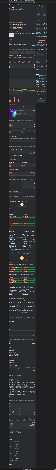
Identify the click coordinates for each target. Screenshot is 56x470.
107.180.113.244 (38, 62)
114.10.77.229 (37, 65)
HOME (14, 0)
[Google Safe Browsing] (9, 329)
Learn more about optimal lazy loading (30, 300)
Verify (13, 365)
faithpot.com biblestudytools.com (40, 44)
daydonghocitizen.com (39, 33)
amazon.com (44, 14)
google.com (38, 12)
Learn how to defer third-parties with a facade (27, 233)
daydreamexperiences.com (39, 28)
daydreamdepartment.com (39, 29)
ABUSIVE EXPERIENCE (28, 0)
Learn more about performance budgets (14, 233)
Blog (27, 469)
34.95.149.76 (37, 61)
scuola (13, 39)
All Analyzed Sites (25, 469)
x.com (38, 14)
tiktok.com (38, 15)
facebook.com (39, 13)
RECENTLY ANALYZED (19, 0)
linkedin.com (44, 16)
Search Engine (13, 136)
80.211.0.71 (22, 27)
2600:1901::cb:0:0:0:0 (39, 64)
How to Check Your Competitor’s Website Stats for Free (43, 81)
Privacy (29, 469)
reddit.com (44, 15)
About (30, 469)
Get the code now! (41, 95)
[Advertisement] (22, 16)
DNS (11, 399)
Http (11, 372)
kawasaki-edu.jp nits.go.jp (39, 45)
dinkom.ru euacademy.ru (39, 46)
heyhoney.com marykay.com (40, 54)
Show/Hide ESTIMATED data (41, 85)
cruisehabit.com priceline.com (40, 43)
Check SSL (33, 343)
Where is (15, 178)
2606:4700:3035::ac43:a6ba (39, 66)
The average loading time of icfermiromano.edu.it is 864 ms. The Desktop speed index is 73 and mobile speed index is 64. (22, 197)
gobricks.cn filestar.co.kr (39, 48)
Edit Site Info (33, 45)
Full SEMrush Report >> (32, 116)
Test (34, 370)
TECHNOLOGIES (31, 0)
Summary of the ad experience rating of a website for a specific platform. (17, 160)
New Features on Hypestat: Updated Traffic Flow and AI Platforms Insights (42, 79)
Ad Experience (12, 159)
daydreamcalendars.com (39, 25)
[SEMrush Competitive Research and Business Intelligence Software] (12, 104)
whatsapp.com (44, 18)
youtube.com (44, 12)
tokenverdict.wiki (38, 31)
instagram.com (44, 13)
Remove (38, 89)
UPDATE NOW (41, 6)
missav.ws (37, 27)
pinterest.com (39, 18)
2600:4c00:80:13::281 (39, 69)
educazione (10, 39)
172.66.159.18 (37, 58)
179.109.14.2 (37, 67)
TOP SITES (16, 0)
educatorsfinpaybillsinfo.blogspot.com (40, 24)
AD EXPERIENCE (25, 0)
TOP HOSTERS (22, 0)
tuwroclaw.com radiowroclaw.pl (40, 49)
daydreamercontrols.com (39, 23)
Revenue (11, 145)
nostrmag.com (38, 32)
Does (16, 314)
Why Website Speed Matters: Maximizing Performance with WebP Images (42, 76)
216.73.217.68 (37, 60)
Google (12, 325)
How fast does (16, 195)
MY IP (33, 0)
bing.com (38, 16)
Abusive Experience (13, 169)
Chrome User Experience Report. (14, 264)
